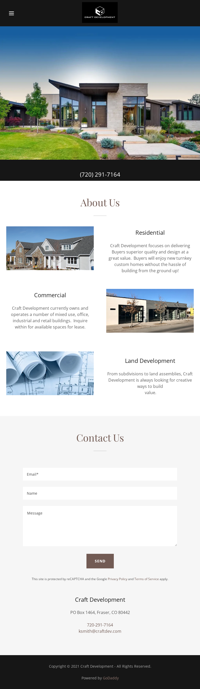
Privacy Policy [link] (117, 579)
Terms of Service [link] (146, 579)
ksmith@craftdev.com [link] (100, 631)
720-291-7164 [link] (100, 625)
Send (100, 560)
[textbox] (100, 474)
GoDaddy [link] (111, 677)
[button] (15, 13)
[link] (100, 21)
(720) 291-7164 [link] (100, 174)
